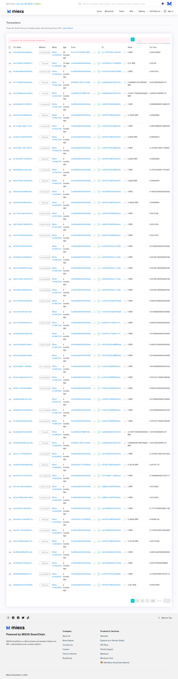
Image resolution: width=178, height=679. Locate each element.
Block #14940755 (57, 149)
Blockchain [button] (109, 11)
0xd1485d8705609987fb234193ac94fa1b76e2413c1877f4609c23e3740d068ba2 (23, 63)
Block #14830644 (57, 455)
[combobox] (118, 3)
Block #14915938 (57, 214)
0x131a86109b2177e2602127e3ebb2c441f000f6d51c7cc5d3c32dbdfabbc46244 (23, 126)
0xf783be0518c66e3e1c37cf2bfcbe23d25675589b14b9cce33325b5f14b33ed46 (23, 563)
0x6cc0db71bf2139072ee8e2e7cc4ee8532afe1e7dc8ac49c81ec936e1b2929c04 (23, 147)
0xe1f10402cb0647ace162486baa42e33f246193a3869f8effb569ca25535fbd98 (23, 322)
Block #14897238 (57, 280)
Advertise (104, 636)
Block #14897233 (57, 334)
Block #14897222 (57, 389)
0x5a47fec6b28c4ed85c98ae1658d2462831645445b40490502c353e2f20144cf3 (23, 355)
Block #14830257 (57, 575)
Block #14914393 (57, 225)
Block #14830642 (57, 466)
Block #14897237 (57, 291)
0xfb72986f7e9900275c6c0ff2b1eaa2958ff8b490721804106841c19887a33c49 (23, 224)
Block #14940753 (57, 160)
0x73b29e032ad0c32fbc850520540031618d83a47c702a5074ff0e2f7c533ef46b (23, 421)
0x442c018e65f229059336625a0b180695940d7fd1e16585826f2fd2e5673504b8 (23, 137)
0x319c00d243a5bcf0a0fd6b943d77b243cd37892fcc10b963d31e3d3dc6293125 (23, 300)
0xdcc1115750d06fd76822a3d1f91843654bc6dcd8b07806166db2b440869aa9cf (23, 453)
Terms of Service (70, 653)
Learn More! (68, 28)
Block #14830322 (57, 564)
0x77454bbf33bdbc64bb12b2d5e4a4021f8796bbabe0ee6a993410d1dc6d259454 (23, 82)
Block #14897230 (57, 367)
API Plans (104, 644)
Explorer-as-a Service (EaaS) (112, 640)
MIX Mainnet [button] (155, 11)
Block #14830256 (57, 586)
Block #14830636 (57, 487)
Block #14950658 (57, 72)
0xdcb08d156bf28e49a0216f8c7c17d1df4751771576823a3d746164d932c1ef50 (23, 289)
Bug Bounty (67, 658)
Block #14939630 (57, 203)
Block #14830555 (57, 531)
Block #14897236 (57, 302)
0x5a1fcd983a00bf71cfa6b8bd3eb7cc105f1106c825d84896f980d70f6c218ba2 (23, 541)
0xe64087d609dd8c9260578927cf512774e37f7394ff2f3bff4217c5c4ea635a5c (23, 464)
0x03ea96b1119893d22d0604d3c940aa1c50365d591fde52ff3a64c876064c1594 (23, 366)
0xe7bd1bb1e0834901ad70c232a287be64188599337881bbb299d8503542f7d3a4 (23, 508)
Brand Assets (68, 640)
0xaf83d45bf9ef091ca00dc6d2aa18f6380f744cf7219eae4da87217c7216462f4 (23, 552)
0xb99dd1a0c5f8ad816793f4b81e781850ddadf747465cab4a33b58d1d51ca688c (23, 257)
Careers (66, 649)
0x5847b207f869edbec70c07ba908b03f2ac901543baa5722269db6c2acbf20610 (23, 202)
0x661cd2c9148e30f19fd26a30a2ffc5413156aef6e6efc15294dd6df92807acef (23, 279)
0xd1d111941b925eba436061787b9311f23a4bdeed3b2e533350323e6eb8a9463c (23, 530)
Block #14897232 (57, 345)
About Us (66, 636)
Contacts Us (68, 644)
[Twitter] (23, 618)
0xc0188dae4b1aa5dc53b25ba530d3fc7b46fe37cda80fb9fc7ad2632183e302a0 (23, 93)
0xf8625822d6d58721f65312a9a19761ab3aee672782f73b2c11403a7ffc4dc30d (23, 573)
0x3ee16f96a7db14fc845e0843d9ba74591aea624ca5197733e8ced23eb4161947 (23, 497)
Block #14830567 (57, 520)
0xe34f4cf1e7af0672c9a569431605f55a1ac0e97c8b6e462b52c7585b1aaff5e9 (23, 475)
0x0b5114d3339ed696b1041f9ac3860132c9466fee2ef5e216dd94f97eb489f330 (23, 388)
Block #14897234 (57, 324)
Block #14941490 (57, 127)
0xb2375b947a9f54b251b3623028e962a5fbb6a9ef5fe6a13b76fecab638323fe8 (23, 180)
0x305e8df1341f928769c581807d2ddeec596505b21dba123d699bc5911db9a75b (23, 104)
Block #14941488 (57, 138)
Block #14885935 (57, 433)
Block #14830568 (57, 509)
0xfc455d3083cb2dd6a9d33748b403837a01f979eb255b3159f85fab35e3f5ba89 (23, 52)
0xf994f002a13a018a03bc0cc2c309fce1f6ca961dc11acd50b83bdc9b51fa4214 (23, 169)
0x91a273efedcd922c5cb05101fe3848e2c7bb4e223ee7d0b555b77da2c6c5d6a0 (23, 486)
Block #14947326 (57, 83)
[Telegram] (13, 618)
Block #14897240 (57, 258)
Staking (142, 11)
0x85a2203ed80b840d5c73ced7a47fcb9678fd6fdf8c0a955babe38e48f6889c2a (23, 115)
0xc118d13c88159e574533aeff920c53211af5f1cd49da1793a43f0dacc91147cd (23, 213)
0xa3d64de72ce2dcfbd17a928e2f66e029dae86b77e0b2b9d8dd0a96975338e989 (23, 431)
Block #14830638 (57, 477)
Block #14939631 (57, 192)
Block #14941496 (57, 105)
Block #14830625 (57, 498)
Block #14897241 (57, 247)
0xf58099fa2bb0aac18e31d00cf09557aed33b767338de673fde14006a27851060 (23, 442)
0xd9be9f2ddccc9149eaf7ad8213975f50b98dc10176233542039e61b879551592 (23, 399)
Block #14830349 (57, 553)
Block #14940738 (57, 171)
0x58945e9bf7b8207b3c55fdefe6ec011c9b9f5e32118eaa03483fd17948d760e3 (23, 333)
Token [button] (121, 11)
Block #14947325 (57, 94)
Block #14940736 (57, 182)
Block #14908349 (57, 236)
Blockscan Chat (106, 658)
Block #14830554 (57, 542)
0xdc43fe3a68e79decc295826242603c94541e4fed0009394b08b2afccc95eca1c (23, 344)
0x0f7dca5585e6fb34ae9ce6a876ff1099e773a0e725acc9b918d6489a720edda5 (23, 235)
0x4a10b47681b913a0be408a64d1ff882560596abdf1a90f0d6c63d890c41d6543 (23, 311)
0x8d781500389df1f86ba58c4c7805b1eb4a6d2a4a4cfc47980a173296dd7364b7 (23, 191)
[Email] (18, 618)
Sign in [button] (170, 11)
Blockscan (104, 653)
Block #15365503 (57, 64)
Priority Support (106, 649)
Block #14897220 (57, 411)
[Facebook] (8, 618)
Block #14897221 (57, 400)
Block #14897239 (57, 269)
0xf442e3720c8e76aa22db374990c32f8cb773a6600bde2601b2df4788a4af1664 (23, 246)
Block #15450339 (57, 53)
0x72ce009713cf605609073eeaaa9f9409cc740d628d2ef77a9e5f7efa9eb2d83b (23, 158)
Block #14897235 (57, 313)
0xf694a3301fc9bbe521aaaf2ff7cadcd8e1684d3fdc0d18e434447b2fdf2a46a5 (23, 410)
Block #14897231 (57, 356)
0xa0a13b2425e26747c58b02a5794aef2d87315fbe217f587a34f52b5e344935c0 (23, 377)
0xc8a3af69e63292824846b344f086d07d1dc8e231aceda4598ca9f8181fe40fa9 (23, 71)
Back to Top (166, 617)
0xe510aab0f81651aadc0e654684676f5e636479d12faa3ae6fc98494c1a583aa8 (23, 268)
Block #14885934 (57, 444)
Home (99, 11)
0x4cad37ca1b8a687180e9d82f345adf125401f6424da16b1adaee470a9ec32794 (23, 519)
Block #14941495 (57, 116)
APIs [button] (131, 11)
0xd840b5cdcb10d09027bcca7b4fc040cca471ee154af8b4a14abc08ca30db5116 (23, 584)
